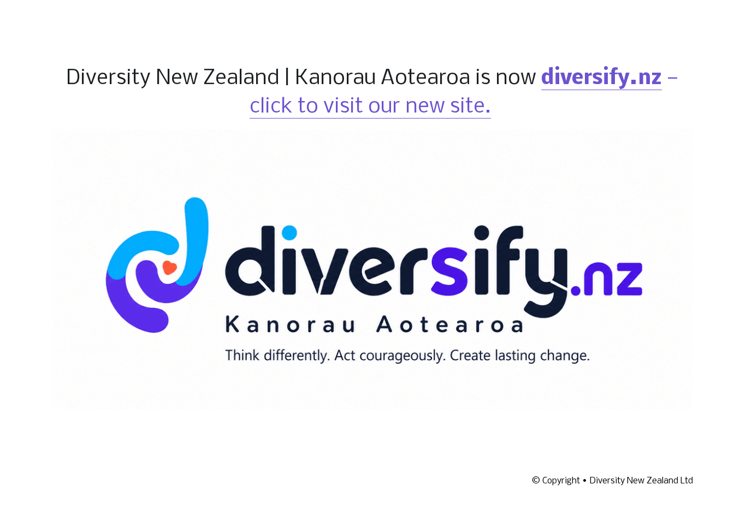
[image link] (373, 268)
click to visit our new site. (370, 107)
